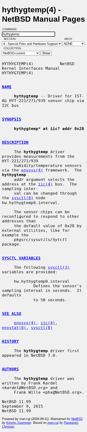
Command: (11, 29)
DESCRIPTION (15, 142)
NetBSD (77, 419)
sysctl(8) (22, 198)
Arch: (70, 38)
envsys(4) (32, 170)
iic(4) (45, 184)
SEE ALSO (11, 313)
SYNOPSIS (11, 119)
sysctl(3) (59, 267)
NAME (7, 87)
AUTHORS (10, 369)
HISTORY (10, 341)
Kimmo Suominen (18, 423)
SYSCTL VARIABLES (21, 258)
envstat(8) (14, 327)
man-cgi (52, 423)
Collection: (13, 48)
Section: (11, 38)
